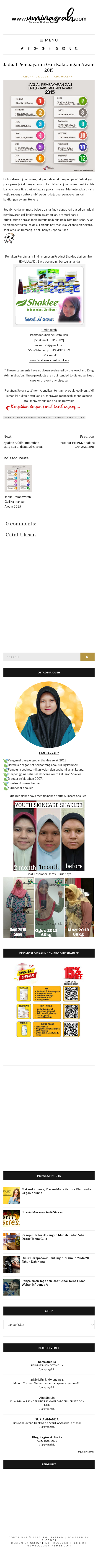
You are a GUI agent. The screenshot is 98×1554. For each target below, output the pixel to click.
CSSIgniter (40, 1542)
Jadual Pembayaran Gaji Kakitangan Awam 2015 (49, 67)
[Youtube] (63, 48)
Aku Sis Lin (47, 1398)
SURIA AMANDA (47, 1419)
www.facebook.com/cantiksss (49, 360)
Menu (51, 40)
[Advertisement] (49, 1115)
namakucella (47, 1362)
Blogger (49, 1540)
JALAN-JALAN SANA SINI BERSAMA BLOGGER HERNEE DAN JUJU (47, 1403)
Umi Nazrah (49, 330)
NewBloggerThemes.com (49, 1545)
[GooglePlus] (36, 48)
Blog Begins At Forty (47, 1437)
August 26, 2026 (47, 1440)
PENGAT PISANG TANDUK (47, 1365)
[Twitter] (22, 48)
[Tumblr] (70, 48)
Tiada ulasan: (63, 76)
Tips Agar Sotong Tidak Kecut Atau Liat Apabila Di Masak (47, 1423)
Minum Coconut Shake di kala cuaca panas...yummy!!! (46, 1383)
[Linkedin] (50, 48)
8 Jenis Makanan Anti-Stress (42, 1212)
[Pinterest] (43, 48)
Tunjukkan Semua (86, 1451)
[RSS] (76, 48)
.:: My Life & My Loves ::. (47, 1379)
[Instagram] (56, 48)
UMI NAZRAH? (49, 753)
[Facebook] (29, 48)
